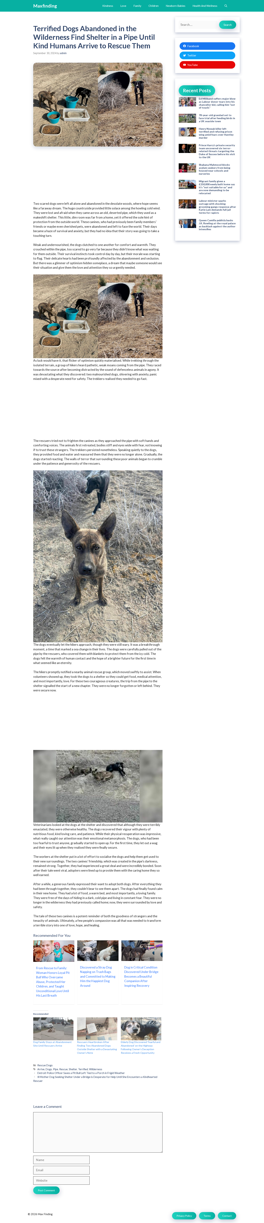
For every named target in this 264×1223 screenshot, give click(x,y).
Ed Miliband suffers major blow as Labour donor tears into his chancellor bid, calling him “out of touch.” (217, 103)
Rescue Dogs (45, 1065)
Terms (207, 1215)
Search (228, 24)
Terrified (83, 1069)
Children (154, 5)
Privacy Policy (184, 1215)
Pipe (55, 1069)
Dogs (49, 1069)
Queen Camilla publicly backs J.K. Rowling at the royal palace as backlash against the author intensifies (217, 225)
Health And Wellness (205, 5)
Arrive (41, 1069)
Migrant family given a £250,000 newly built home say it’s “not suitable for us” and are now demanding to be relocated (217, 187)
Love (123, 5)
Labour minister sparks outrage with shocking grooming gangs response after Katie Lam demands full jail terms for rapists (217, 206)
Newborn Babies (175, 5)
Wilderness (95, 1069)
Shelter (73, 1069)
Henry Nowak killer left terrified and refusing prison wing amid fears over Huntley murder (216, 133)
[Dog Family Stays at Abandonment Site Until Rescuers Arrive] (53, 1028)
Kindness (107, 5)
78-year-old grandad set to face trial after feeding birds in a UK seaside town (217, 118)
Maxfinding (45, 5)
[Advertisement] (98, 176)
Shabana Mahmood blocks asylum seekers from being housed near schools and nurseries (214, 169)
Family (137, 5)
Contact (227, 1215)
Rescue (63, 1069)
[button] (226, 6)
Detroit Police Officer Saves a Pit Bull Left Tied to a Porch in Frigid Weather (81, 1073)
